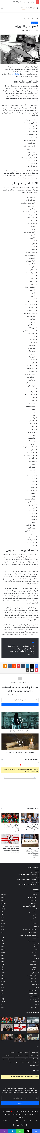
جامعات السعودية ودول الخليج (28, 935)
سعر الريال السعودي (27, 1062)
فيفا (10, 1062)
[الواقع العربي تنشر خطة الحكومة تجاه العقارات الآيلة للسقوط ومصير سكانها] (7, 1037)
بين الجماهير (34, 984)
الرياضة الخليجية (31, 975)
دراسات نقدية (32, 912)
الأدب (36, 909)
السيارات (35, 943)
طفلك (34, 967)
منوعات (35, 1004)
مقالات (35, 1002)
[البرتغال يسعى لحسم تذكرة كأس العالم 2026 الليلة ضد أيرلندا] (10, 818)
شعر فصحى (32, 917)
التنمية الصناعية (34, 1055)
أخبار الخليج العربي (31, 897)
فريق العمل (25, 1120)
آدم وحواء (33, 961)
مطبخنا (34, 970)
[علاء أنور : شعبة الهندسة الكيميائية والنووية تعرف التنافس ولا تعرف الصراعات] (30, 818)
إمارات (26, 1052)
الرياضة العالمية (32, 978)
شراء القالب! (6, 1120)
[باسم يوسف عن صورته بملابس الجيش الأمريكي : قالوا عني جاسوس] (33, 1037)
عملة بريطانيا (17, 1062)
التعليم (35, 926)
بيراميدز (11, 1058)
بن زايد (17, 1058)
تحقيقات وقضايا (32, 941)
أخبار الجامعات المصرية (29, 929)
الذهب (26, 1055)
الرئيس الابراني (8, 1055)
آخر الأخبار (34, 894)
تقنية (12, 1120)
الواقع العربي (15, 74)
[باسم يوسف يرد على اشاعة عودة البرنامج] (20, 1038)
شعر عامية (33, 915)
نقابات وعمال (33, 1007)
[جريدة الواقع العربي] (27, 8)
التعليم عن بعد (32, 932)
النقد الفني (33, 955)
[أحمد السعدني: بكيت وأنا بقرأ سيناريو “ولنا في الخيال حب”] (7, 1027)
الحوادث (35, 938)
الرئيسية (34, 18)
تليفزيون (35, 987)
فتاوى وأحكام (33, 999)
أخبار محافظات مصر (29, 906)
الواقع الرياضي (33, 972)
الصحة (35, 946)
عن (30, 1120)
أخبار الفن (25, 18)
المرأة (35, 958)
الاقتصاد (35, 923)
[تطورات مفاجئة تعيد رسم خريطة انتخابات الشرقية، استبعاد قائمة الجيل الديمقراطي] (30, 840)
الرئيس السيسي (34, 1058)
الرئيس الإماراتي (18, 1055)
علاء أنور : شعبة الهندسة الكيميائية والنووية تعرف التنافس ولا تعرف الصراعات (31, 827)
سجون (36, 1062)
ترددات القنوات (32, 990)
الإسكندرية (20, 1052)
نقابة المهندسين (34, 1065)
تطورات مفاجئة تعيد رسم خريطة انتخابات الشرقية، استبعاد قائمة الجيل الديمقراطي (32, 852)
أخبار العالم (18, 1120)
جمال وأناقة (33, 964)
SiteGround (20, 1117)
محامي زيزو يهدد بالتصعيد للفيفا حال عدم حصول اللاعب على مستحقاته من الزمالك (11, 848)
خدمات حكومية (33, 993)
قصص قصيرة (32, 920)
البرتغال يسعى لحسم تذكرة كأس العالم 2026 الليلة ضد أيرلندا (19, 2)
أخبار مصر (33, 903)
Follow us (36, 1070)
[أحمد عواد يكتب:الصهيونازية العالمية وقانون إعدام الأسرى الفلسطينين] (33, 1020)
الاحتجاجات (12, 1052)
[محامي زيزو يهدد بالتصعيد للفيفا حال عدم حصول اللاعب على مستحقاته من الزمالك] (10, 839)
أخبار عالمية (33, 900)
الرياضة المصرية (31, 981)
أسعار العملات (34, 1052)
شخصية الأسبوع (33, 996)
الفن (30, 18)
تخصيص (5, 1058)
